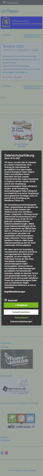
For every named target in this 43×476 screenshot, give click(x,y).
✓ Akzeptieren (21, 305)
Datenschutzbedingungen (21, 321)
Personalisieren (21, 318)
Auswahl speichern (21, 312)
